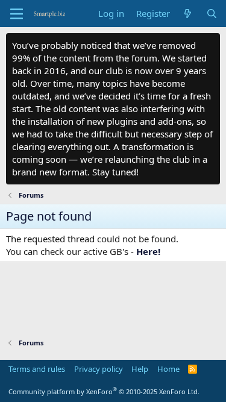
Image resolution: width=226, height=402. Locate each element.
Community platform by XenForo (103, 391)
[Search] (212, 13)
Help (139, 368)
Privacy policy (98, 368)
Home (168, 368)
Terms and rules (36, 368)
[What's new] (187, 13)
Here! (148, 251)
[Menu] (16, 14)
